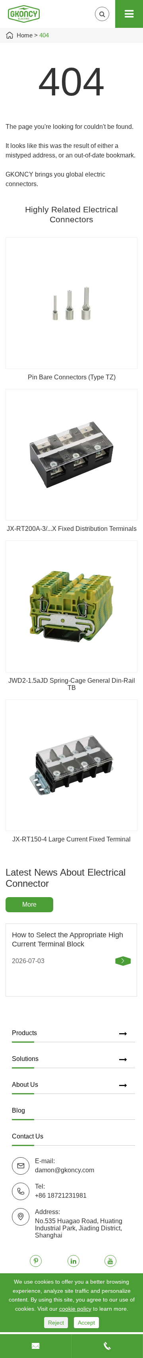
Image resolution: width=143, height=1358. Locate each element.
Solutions (25, 1058)
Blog (18, 1110)
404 (44, 35)
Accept (86, 1322)
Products (24, 1033)
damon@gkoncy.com (64, 1170)
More (29, 904)
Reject (56, 1322)
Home (25, 35)
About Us (25, 1084)
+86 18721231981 (61, 1195)
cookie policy (75, 1309)
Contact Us (27, 1136)
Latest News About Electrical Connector (66, 878)
